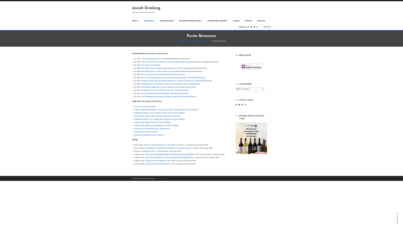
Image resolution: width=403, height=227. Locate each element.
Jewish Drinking (146, 8)
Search (266, 27)
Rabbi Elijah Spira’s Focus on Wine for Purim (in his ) (159, 113)
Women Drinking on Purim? (152, 59)
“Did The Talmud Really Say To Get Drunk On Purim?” (164, 145)
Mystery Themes (160, 178)
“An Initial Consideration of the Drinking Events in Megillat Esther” (170, 157)
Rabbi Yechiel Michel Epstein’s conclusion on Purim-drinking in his (166, 110)
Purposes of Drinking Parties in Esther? (149, 135)
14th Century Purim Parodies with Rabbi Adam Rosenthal (163, 74)
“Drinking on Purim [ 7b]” (157, 161)
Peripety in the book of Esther (145, 132)
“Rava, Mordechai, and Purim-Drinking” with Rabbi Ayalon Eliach (164, 93)
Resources (148, 21)
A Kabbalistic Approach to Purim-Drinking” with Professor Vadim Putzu (169, 87)
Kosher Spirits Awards (217, 21)
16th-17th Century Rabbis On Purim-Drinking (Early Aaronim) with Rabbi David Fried (173, 78)
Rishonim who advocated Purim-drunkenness (152, 128)
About (135, 21)
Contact (248, 21)
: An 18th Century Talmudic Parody (161, 71)
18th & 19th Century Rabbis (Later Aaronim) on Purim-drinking (165, 68)
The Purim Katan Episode (150, 65)
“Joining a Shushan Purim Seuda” (157, 164)
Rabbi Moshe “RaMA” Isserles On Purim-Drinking (152, 122)
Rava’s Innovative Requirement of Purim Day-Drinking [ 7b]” (172, 154)
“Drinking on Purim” (148, 151)
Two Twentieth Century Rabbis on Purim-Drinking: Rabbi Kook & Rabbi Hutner (171, 62)
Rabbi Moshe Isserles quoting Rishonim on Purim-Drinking (156, 125)
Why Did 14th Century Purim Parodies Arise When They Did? (157, 116)
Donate (236, 21)
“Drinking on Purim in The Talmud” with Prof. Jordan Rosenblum (165, 90)
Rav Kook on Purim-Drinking (144, 106)
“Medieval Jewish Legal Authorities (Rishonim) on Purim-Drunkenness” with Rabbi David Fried (176, 81)
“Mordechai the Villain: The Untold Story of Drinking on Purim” (168, 148)
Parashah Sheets (167, 21)
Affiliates (261, 21)
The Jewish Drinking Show (190, 21)
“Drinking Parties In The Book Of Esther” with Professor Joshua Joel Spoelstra (170, 84)
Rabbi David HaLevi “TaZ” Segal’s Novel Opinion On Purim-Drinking (159, 119)
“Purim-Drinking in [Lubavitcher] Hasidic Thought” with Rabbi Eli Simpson (168, 96)
